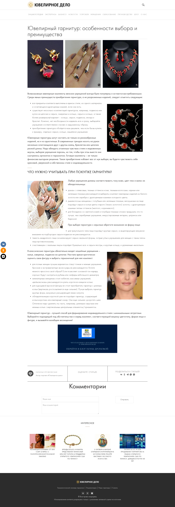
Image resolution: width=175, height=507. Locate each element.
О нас (144, 15)
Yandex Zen (87, 493)
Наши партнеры (104, 488)
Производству (125, 15)
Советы (115, 488)
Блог (136, 15)
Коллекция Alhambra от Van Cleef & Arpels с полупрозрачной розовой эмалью (42, 453)
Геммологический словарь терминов (70, 488)
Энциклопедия (35, 15)
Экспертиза (50, 15)
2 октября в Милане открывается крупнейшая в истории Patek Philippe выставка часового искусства (102, 454)
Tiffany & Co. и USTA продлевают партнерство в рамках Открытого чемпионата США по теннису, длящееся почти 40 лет (132, 455)
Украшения (95, 15)
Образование (109, 15)
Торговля (84, 15)
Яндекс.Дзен (92, 493)
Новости (73, 15)
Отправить (124, 400)
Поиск (143, 5)
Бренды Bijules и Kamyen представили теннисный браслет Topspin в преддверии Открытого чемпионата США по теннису (72, 454)
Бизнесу (62, 15)
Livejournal (83, 493)
